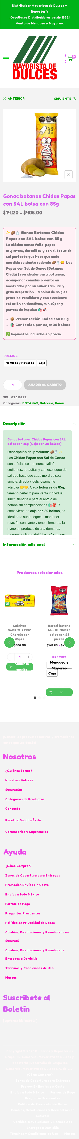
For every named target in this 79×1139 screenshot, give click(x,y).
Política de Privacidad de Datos (30, 923)
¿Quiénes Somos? (18, 770)
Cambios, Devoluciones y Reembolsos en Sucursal (37, 936)
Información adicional (24, 544)
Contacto (12, 808)
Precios (10, 356)
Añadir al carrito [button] (22, 667)
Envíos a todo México (22, 894)
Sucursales (14, 789)
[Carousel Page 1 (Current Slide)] (35, 697)
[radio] (20, 363)
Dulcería (46, 403)
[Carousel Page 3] (44, 697)
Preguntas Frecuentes (22, 913)
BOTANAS (30, 403)
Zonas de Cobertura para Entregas (32, 875)
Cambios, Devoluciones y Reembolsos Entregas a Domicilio (34, 954)
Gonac (59, 403)
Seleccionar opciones (61, 692)
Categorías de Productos (24, 799)
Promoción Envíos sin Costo (27, 885)
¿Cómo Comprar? (18, 866)
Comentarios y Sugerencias (26, 832)
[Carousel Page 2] (39, 697)
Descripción (14, 423)
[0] (70, 58)
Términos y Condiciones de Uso (29, 968)
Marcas (11, 977)
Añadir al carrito (45, 385)
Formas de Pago (17, 904)
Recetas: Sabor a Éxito (23, 820)
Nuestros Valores (19, 780)
